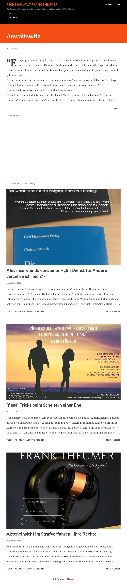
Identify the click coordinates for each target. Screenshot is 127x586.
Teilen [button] (115, 108)
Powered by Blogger (65, 579)
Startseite (12, 17)
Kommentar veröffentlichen (29, 311)
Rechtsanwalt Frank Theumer (31, 4)
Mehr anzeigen (113, 311)
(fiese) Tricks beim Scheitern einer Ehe (43, 405)
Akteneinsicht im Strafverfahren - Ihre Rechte (51, 534)
